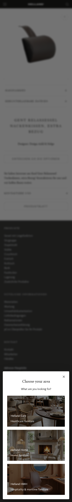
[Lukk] (63, 376)
